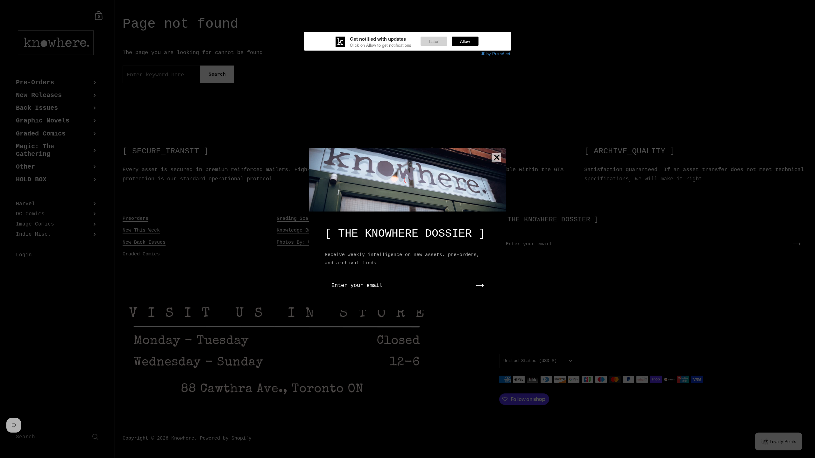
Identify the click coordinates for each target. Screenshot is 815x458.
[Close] (496, 158)
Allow (465, 41)
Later (433, 41)
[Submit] (480, 285)
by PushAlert (498, 54)
